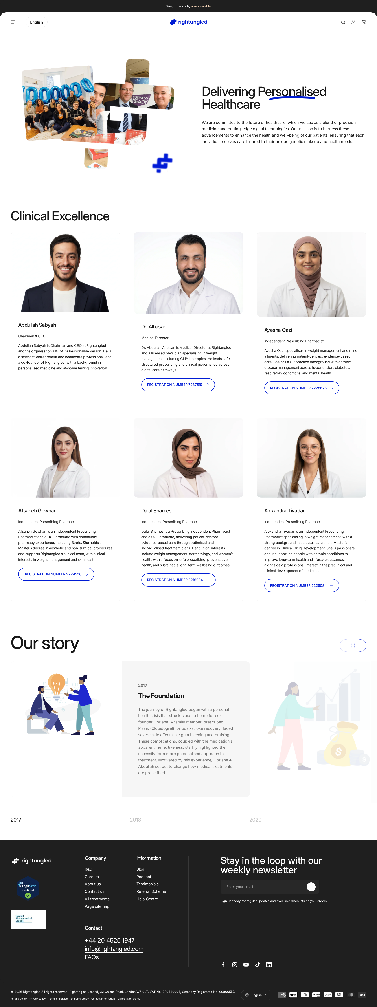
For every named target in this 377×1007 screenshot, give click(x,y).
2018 (137, 820)
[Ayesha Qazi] (311, 274)
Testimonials (147, 884)
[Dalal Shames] (188, 458)
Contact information (103, 998)
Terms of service (58, 998)
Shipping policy (79, 998)
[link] (65, 272)
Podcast (143, 876)
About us (93, 884)
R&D (88, 869)
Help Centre (147, 899)
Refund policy (19, 998)
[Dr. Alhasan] (188, 273)
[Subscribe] (311, 886)
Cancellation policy (129, 998)
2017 (18, 820)
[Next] (360, 645)
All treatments (97, 899)
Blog (140, 869)
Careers (92, 876)
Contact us (94, 891)
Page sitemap (97, 906)
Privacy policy (37, 998)
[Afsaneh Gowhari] (65, 458)
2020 (257, 820)
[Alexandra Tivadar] (311, 458)
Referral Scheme (151, 891)
